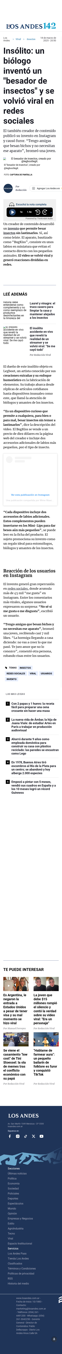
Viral (18, 39)
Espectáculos (15, 1203)
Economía (14, 1183)
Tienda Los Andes (18, 1258)
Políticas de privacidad (21, 1273)
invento (13, 228)
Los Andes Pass (17, 1253)
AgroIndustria (15, 1228)
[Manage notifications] (54, 1339)
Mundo (12, 1208)
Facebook (10, 1136)
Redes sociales (16, 673)
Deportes (13, 1198)
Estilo (11, 1223)
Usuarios (46, 673)
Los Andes (6, 39)
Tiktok (26, 1136)
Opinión (12, 1213)
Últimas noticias (17, 1173)
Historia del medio (18, 1283)
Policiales (13, 1193)
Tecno (11, 1233)
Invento (12, 679)
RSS (10, 1278)
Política (12, 1178)
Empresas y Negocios (20, 1218)
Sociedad (13, 1188)
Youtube (41, 1136)
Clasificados (15, 1263)
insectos (9, 233)
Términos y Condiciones (22, 1268)
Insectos (25, 667)
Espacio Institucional (20, 1243)
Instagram (18, 1136)
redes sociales (18, 588)
